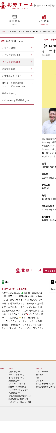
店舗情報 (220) (9, 69)
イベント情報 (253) (11, 62)
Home (2, 368)
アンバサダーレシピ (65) (14, 85)
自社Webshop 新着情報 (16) (15, 100)
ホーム (4, 31)
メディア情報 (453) (11, 55)
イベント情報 (24, 31)
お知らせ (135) (9, 48)
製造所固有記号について (18, 399)
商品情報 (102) (9, 93)
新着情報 (13, 31)
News (11, 368)
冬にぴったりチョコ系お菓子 (15, 289)
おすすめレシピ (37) (11, 76)
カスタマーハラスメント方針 (20, 402)
